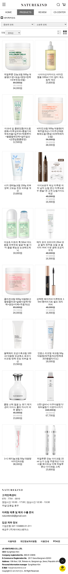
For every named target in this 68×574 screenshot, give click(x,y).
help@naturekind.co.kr (17, 567)
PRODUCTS (25, 12)
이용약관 (12, 541)
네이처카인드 (9, 17)
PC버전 (56, 541)
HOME (8, 12)
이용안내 (45, 541)
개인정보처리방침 (28, 541)
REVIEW (42, 12)
